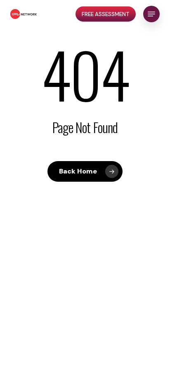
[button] (151, 14)
